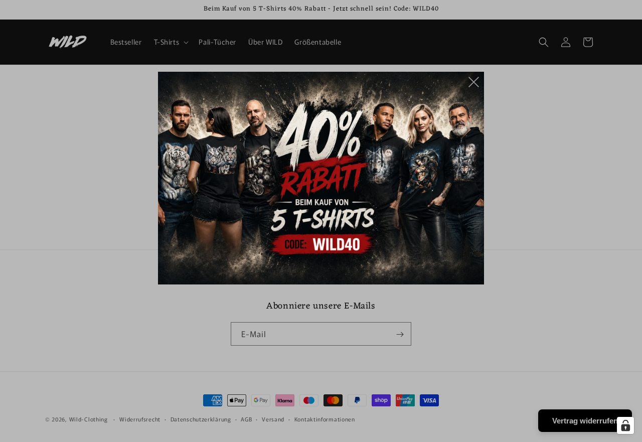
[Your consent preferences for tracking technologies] (625, 425)
